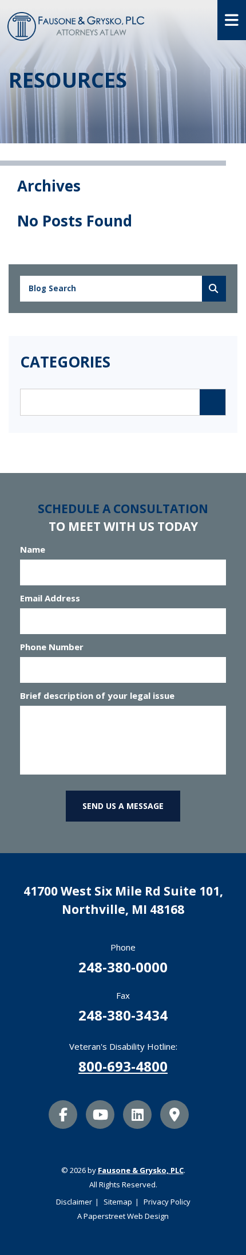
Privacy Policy (167, 1202)
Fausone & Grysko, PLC (141, 1170)
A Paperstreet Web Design (123, 1216)
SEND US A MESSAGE (123, 805)
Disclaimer (74, 1202)
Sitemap (118, 1202)
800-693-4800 (123, 1066)
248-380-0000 (123, 966)
